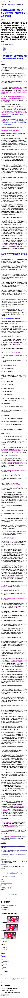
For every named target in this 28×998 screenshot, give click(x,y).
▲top (2, 879)
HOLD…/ (15, 87)
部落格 (4, 49)
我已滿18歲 (3, 995)
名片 (4, 50)
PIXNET (6, 978)
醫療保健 (11, 44)
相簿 (4, 47)
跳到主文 (3, 19)
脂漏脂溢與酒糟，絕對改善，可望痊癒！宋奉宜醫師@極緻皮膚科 (14, 13)
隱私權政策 (23, 978)
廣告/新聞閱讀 (12, 876)
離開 (7, 995)
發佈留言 (2, 889)
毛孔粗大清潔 (4, 941)
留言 (14, 873)
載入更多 (2, 881)
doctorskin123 (3, 864)
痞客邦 (11, 873)
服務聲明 (14, 979)
